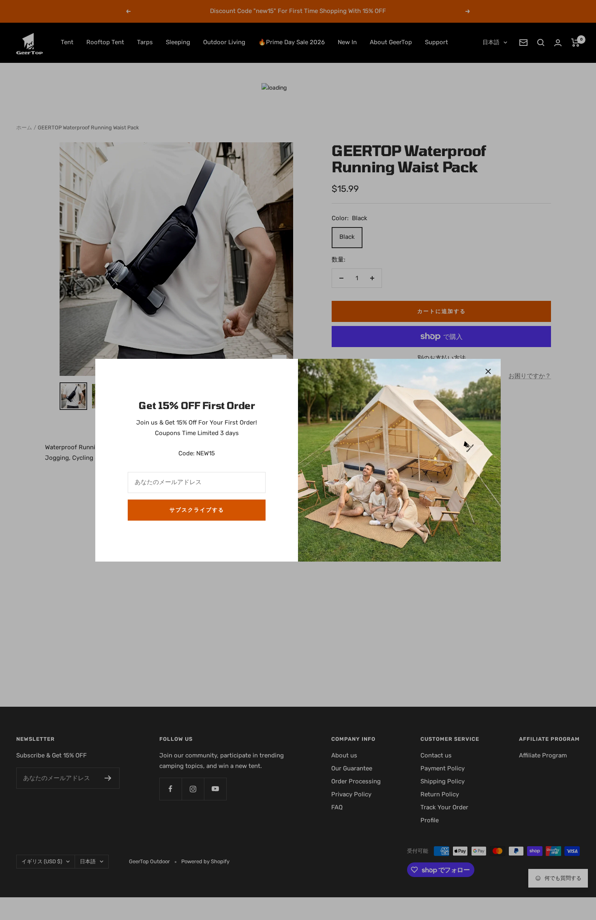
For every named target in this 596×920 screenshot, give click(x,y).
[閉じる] (488, 371)
